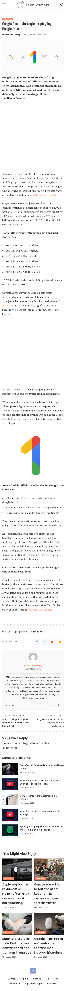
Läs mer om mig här (35, 698)
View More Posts (33, 669)
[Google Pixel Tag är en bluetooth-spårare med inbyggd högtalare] (49, 924)
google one (38, 632)
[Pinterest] (52, 642)
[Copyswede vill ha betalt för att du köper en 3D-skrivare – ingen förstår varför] (49, 869)
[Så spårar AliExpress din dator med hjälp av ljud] (10, 769)
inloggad (26, 743)
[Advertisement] (33, 138)
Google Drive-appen (40, 609)
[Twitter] (44, 642)
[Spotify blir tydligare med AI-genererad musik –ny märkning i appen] (10, 830)
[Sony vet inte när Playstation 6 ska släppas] (10, 799)
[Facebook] (37, 642)
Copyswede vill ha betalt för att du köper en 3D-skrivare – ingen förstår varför (47, 893)
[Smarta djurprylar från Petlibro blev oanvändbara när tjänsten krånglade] (17, 924)
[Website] (55, 705)
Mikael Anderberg (11, 35)
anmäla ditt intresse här (43, 195)
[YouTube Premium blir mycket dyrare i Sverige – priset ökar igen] (10, 784)
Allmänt (7, 19)
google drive (21, 632)
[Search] (62, 4)
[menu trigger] (5, 4)
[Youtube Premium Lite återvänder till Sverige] (10, 815)
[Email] (60, 642)
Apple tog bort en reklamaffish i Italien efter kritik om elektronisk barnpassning (15, 893)
